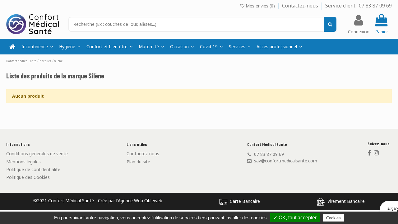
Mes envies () (260, 6)
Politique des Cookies (28, 177)
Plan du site (138, 162)
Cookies (333, 218)
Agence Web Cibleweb (140, 200)
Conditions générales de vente (37, 153)
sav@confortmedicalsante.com (285, 161)
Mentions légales (23, 162)
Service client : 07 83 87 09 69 (358, 5)
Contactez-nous (300, 5)
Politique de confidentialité (33, 169)
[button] (239, 46)
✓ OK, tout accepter (295, 217)
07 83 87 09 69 (269, 154)
